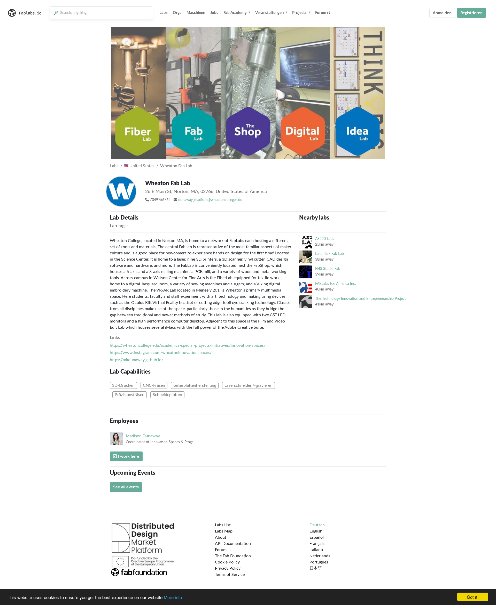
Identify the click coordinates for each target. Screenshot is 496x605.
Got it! (473, 597)
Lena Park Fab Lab (329, 254)
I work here (128, 456)
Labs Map (224, 531)
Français (316, 544)
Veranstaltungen (269, 13)
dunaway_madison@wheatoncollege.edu (210, 200)
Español (316, 537)
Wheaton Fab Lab (176, 166)
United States (141, 166)
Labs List (223, 525)
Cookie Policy (227, 562)
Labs (163, 13)
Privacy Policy (228, 568)
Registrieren (471, 13)
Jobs (214, 13)
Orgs (177, 13)
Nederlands (319, 556)
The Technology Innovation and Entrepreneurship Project (360, 299)
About (220, 537)
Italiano (316, 550)
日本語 (315, 568)
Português (318, 562)
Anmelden (442, 13)
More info (173, 597)
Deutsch (317, 525)
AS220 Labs (324, 239)
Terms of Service (230, 574)
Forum (320, 13)
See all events (126, 487)
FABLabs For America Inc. (335, 284)
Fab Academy (235, 13)
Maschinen (196, 13)
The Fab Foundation (233, 556)
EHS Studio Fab (327, 269)
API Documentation (233, 544)
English (315, 531)
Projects (299, 13)
